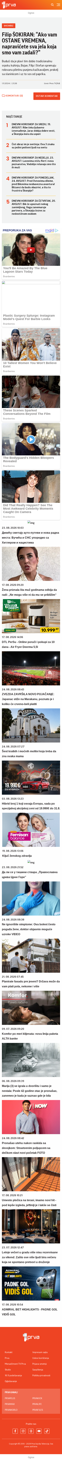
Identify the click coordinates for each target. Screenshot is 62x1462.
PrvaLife (37, 1404)
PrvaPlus (10, 1398)
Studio (8, 1370)
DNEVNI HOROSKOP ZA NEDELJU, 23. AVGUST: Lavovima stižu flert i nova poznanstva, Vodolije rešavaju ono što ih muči (34, 162)
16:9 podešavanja (13, 1375)
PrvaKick (37, 1398)
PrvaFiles (37, 1410)
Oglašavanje (11, 1381)
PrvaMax (10, 1404)
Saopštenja (37, 1370)
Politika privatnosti (41, 1375)
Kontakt (8, 1352)
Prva (7, 1358)
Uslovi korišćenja (40, 1358)
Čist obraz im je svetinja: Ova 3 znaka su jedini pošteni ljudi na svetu (33, 146)
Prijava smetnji (39, 1364)
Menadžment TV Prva (15, 1364)
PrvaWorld (11, 1410)
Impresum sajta (40, 1352)
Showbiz (8, 25)
